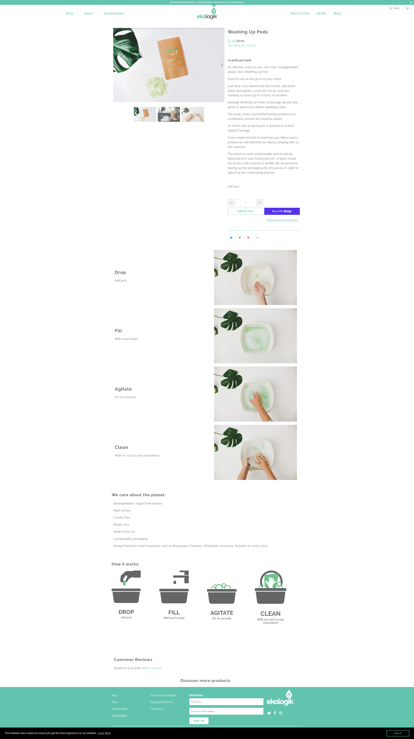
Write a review (151, 668)
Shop (69, 13)
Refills (322, 13)
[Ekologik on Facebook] (275, 713)
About (89, 13)
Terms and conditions (163, 695)
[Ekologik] (207, 13)
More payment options (282, 220)
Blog (337, 13)
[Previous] (116, 65)
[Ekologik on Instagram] (280, 713)
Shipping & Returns (161, 702)
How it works (300, 13)
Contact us (156, 708)
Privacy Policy (120, 708)
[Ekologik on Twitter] (269, 713)
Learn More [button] (104, 733)
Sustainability (114, 13)
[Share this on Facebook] (239, 237)
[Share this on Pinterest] (248, 237)
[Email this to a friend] (257, 237)
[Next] (221, 65)
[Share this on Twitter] (231, 237)
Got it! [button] (398, 733)
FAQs (115, 702)
